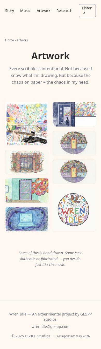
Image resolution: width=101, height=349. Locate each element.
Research (64, 10)
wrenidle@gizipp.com (50, 326)
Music (25, 10)
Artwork (43, 10)
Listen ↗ (87, 10)
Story (9, 10)
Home (9, 40)
